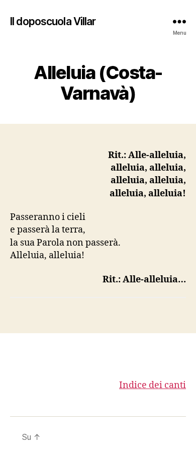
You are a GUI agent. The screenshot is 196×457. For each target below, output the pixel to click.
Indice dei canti (152, 385)
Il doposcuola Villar (53, 21)
